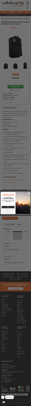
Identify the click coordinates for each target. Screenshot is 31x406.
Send (8, 207)
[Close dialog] (29, 193)
